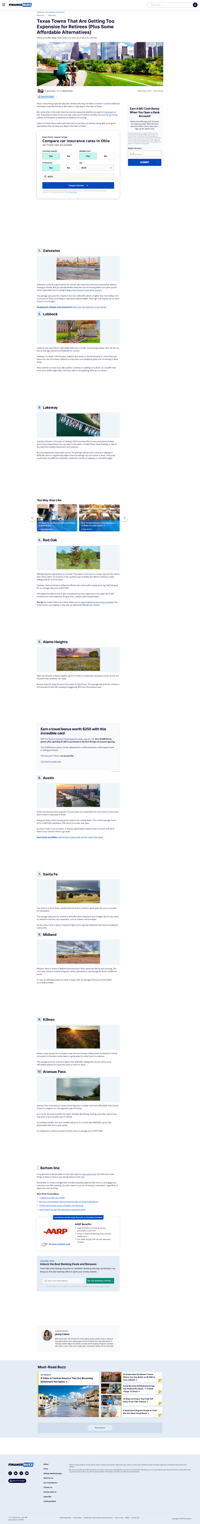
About (46, 1464)
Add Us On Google (47, 97)
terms (108, 1286)
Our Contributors (50, 1483)
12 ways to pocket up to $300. (52, 1197)
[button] (3, 4)
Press (46, 1469)
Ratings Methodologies (53, 1473)
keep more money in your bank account (84, 290)
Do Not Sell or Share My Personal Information (98, 1518)
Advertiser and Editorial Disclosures (51, 12)
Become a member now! (59, 1244)
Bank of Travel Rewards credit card (67, 739)
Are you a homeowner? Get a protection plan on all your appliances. (68, 1201)
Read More (100, 1428)
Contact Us (48, 1487)
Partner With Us (50, 1492)
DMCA (127, 1518)
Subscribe (47, 1496)
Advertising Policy (65, 1518)
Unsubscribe (135, 1518)
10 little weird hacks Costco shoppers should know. (61, 1205)
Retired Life (52, 15)
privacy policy (99, 1286)
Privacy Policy (73, 192)
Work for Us (48, 1478)
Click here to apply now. (51, 761)
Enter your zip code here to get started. (72, 307)
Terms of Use (119, 1518)
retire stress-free (89, 1174)
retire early (109, 112)
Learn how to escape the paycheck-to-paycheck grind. (62, 1209)
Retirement (40, 15)
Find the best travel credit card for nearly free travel (70, 837)
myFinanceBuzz (50, 1501)
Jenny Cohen (62, 1334)
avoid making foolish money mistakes (97, 602)
